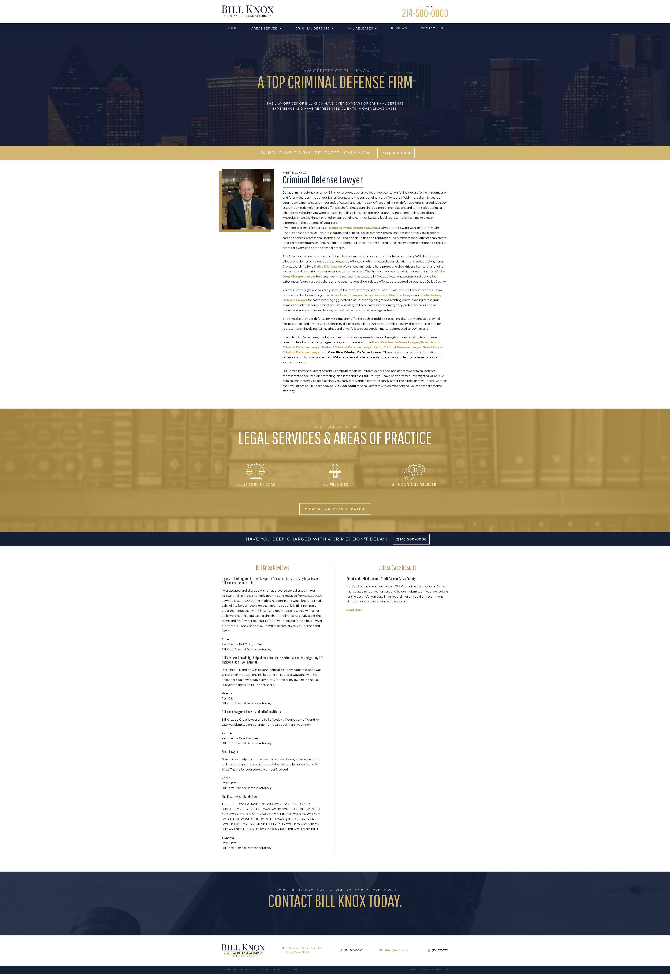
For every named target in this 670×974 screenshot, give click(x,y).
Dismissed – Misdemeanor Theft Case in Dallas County (381, 578)
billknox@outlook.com (397, 950)
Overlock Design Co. (436, 970)
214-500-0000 (425, 13)
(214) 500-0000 (396, 153)
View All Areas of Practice (335, 509)
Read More (354, 610)
